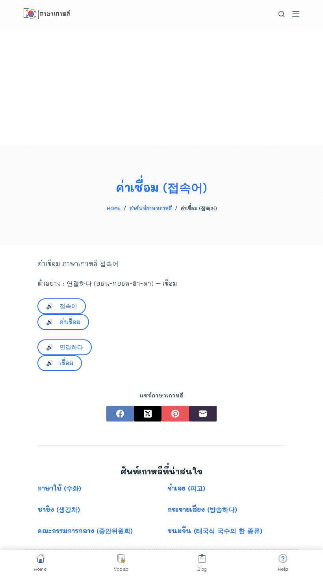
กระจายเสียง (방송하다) (202, 509)
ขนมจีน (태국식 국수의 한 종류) (214, 530)
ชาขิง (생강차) (58, 509)
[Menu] (295, 13)
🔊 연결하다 (64, 347)
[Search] (281, 14)
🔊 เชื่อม (59, 363)
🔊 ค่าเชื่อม (63, 322)
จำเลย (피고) (186, 488)
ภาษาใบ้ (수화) (59, 488)
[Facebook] (120, 414)
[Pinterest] (175, 414)
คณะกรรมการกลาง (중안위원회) (85, 530)
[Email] (203, 414)
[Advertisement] (161, 87)
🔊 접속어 (61, 306)
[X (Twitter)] (148, 414)
